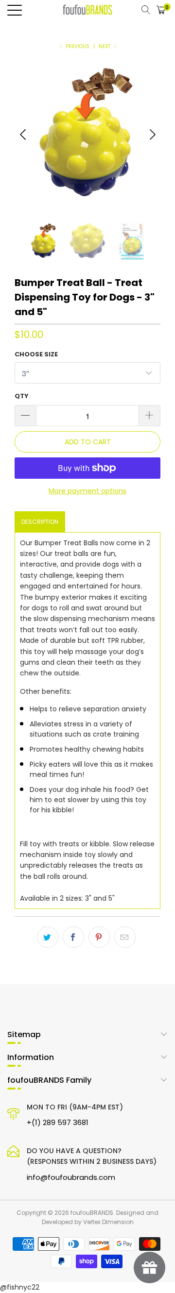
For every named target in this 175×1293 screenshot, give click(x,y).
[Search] (145, 9)
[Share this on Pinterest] (99, 937)
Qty (22, 396)
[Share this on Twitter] (47, 937)
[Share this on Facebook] (73, 937)
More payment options (87, 491)
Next (105, 46)
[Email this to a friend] (125, 937)
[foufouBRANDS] (87, 9)
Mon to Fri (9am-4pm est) (75, 1114)
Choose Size (36, 354)
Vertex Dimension (108, 1222)
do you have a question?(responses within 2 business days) (92, 1164)
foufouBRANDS (91, 1213)
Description (39, 522)
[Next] (152, 134)
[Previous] (22, 134)
